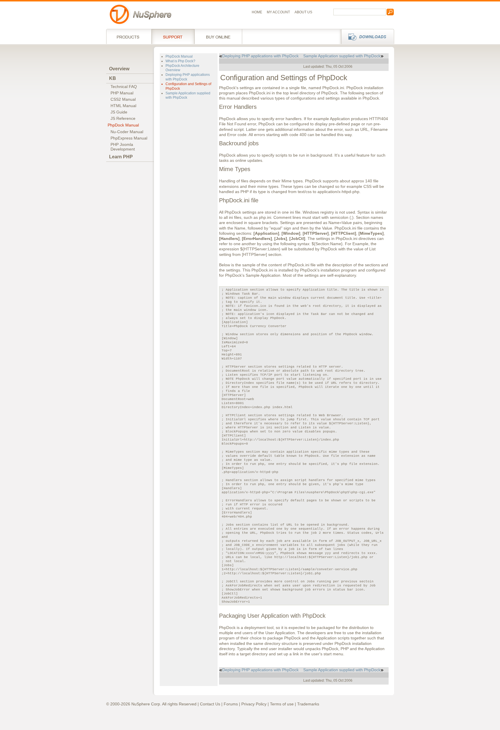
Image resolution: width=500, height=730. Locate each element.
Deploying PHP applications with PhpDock (260, 56)
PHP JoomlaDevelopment (123, 146)
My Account (278, 12)
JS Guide (119, 112)
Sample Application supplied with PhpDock (341, 56)
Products (128, 36)
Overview (119, 68)
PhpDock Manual (123, 125)
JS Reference (123, 118)
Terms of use (282, 704)
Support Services (172, 36)
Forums (231, 704)
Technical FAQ (124, 86)
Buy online (218, 36)
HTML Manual (123, 105)
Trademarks (308, 704)
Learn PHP (121, 156)
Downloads (366, 36)
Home (257, 12)
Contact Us (210, 704)
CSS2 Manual (123, 99)
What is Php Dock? (180, 61)
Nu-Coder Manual (127, 131)
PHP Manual (122, 93)
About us (303, 12)
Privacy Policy (253, 704)
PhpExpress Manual (129, 138)
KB (112, 78)
